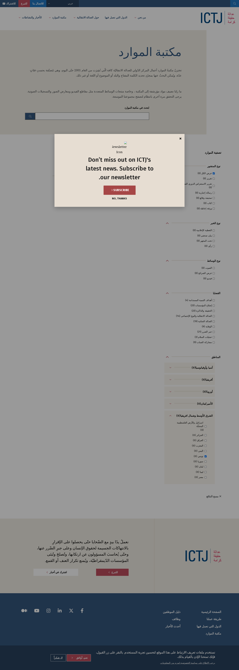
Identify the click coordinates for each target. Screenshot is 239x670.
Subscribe (121, 190)
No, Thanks (119, 198)
